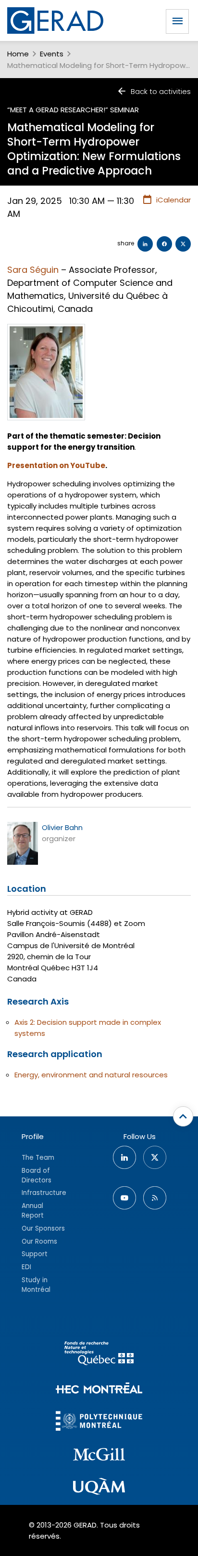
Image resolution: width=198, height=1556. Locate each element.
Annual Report (33, 1210)
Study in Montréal (36, 1284)
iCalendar (173, 200)
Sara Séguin (33, 270)
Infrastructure (44, 1192)
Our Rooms (39, 1241)
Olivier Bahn (62, 827)
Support (35, 1254)
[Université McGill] (99, 1456)
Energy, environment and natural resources (91, 1075)
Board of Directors (36, 1175)
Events (51, 54)
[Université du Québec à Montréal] (99, 1488)
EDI (26, 1267)
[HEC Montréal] (99, 1389)
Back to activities (161, 91)
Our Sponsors (43, 1228)
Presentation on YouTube (56, 465)
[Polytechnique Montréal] (99, 1422)
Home (18, 54)
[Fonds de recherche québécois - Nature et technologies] (99, 1354)
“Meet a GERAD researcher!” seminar (73, 110)
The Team (38, 1157)
